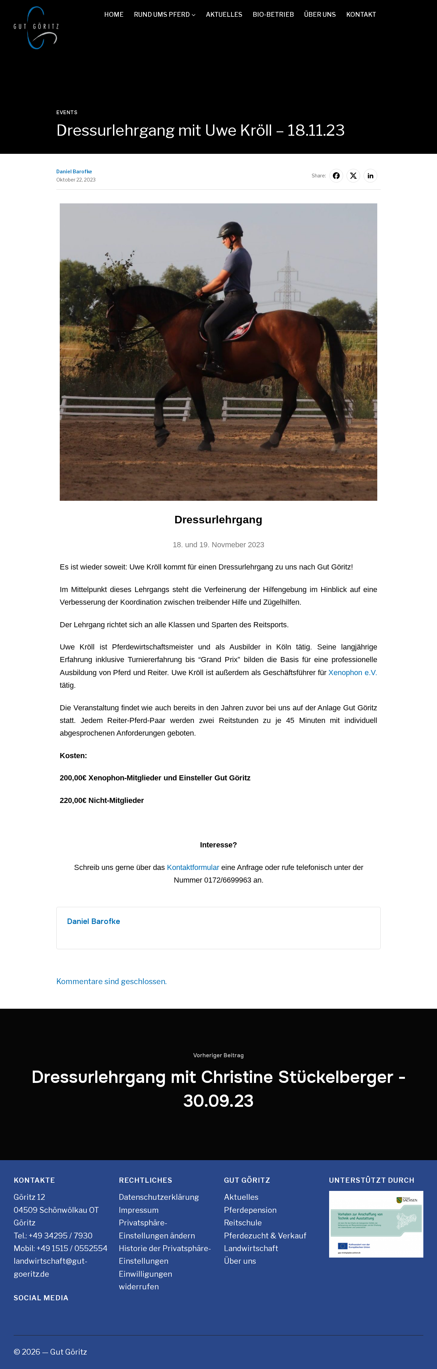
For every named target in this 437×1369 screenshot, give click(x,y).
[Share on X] (353, 176)
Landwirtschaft (251, 1248)
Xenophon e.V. (352, 672)
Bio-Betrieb (273, 14)
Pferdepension (250, 1210)
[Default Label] (414, 14)
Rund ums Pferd (162, 14)
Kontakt (361, 14)
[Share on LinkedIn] (370, 176)
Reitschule (243, 1222)
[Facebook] (394, 14)
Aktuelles (224, 14)
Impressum (139, 1210)
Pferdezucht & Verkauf (265, 1235)
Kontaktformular (193, 867)
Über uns (320, 14)
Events (66, 112)
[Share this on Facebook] (336, 176)
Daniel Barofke (74, 171)
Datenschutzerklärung (159, 1197)
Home (114, 14)
